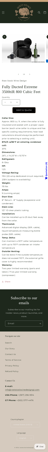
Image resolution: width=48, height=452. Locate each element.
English (22, 438)
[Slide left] (18, 74)
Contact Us (10, 354)
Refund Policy (12, 371)
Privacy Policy (12, 366)
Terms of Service (13, 360)
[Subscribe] (40, 324)
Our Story (10, 348)
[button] (3, 12)
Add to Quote (24, 110)
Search (8, 343)
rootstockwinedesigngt (26, 447)
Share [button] (7, 281)
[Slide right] (30, 74)
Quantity (6, 97)
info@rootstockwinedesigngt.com (22, 389)
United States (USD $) (22, 425)
